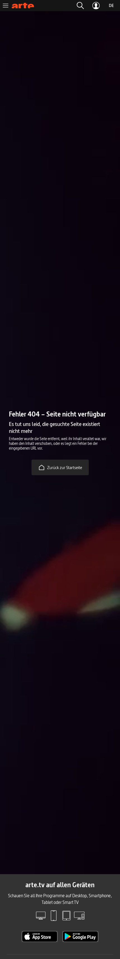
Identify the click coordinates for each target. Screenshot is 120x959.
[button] (80, 5)
